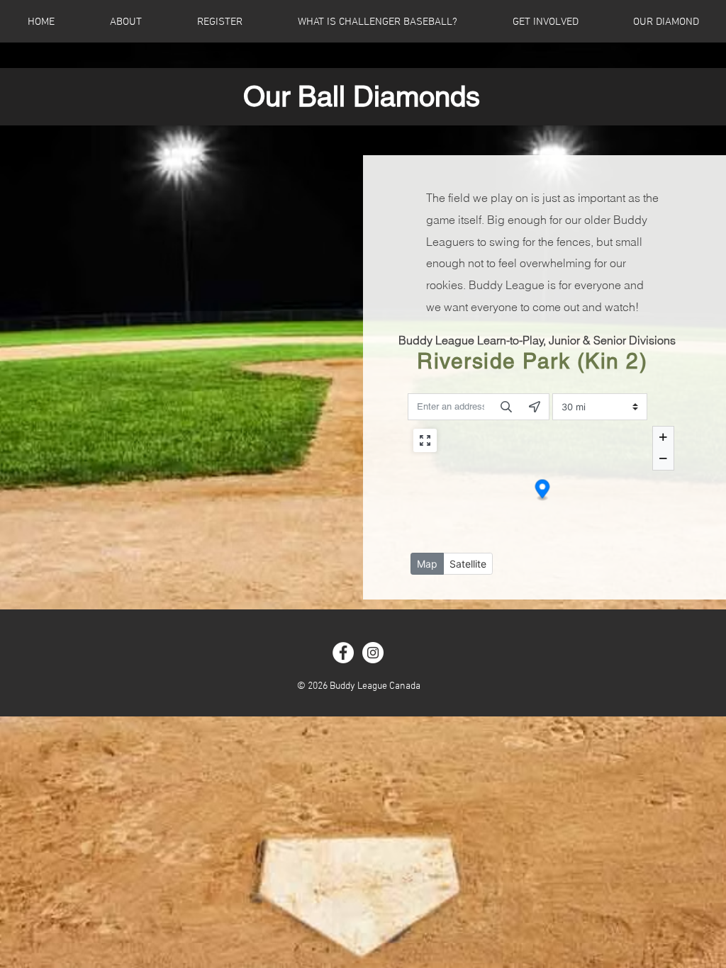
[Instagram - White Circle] (373, 652)
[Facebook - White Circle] (343, 652)
